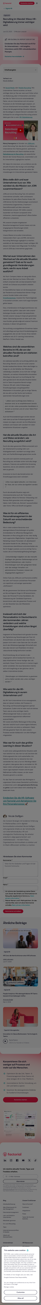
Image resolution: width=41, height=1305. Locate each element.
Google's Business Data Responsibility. (15, 1277)
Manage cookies (9, 1287)
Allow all (21, 1298)
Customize (21, 1292)
